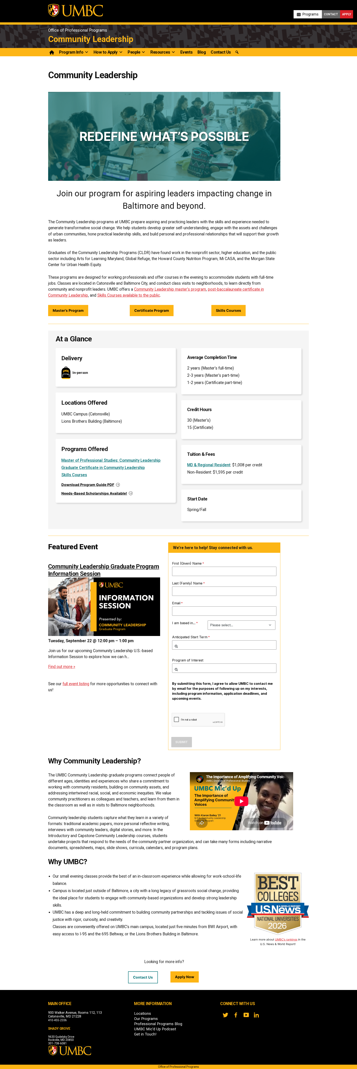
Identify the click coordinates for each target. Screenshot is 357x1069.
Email (176, 603)
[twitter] (225, 1015)
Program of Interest (187, 660)
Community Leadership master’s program (170, 289)
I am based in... (183, 623)
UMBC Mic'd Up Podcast (155, 1029)
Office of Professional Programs (77, 30)
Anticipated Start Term (189, 637)
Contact (331, 14)
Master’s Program (68, 310)
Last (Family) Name (187, 583)
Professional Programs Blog (158, 1024)
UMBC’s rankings (286, 939)
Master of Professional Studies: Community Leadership (111, 460)
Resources (160, 52)
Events (186, 52)
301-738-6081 (57, 1043)
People (134, 52)
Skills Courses (228, 310)
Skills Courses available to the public (128, 295)
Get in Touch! (145, 1034)
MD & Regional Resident (208, 465)
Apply (346, 14)
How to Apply (106, 52)
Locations (142, 1013)
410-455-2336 (57, 1020)
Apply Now (184, 977)
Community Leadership (90, 39)
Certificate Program (151, 310)
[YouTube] (246, 1015)
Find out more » (61, 666)
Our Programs (146, 1018)
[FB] (236, 1015)
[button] (237, 52)
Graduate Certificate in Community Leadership (103, 467)
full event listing (76, 683)
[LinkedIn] (256, 1015)
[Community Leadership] (52, 52)
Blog (202, 52)
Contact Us (221, 52)
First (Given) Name (187, 563)
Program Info (71, 52)
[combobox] (224, 645)
